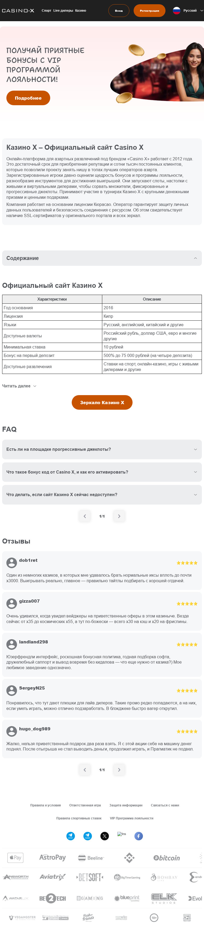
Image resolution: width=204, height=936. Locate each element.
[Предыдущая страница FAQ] (84, 516)
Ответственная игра (85, 805)
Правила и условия (45, 805)
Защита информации (125, 805)
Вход (119, 10)
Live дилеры (63, 10)
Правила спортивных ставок (78, 818)
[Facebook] (138, 836)
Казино (80, 10)
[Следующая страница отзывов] (119, 770)
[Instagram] (121, 836)
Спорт (46, 10)
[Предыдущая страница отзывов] (84, 770)
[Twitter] (104, 836)
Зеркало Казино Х (102, 402)
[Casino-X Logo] (17, 10)
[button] (188, 10)
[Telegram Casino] (87, 836)
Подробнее (28, 98)
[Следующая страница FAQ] (119, 516)
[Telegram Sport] (70, 836)
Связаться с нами (165, 805)
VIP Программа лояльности (131, 818)
